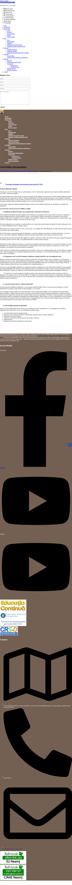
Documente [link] (7, 27)
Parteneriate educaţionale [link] (14, 62)
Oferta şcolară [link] (11, 37)
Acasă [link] (5, 26)
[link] (7, 2)
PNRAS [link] (9, 60)
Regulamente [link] (10, 41)
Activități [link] (6, 54)
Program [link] (9, 32)
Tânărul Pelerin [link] (15, 67)
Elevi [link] (5, 38)
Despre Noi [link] (7, 29)
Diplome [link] (9, 43)
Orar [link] (8, 40)
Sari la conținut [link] (4, 0)
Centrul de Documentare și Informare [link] (17, 57)
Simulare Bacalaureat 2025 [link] (14, 45)
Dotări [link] (9, 35)
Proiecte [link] (6, 59)
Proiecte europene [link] (12, 70)
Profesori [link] (6, 48)
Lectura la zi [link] (14, 65)
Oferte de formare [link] (12, 51)
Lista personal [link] (11, 33)
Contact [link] (6, 72)
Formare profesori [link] (12, 49)
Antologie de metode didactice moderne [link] (18, 53)
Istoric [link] (8, 30)
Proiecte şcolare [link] (11, 68)
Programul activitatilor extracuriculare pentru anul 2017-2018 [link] (23, 184)
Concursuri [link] (10, 64)
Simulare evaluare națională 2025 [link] (16, 46)
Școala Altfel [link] (10, 56)
